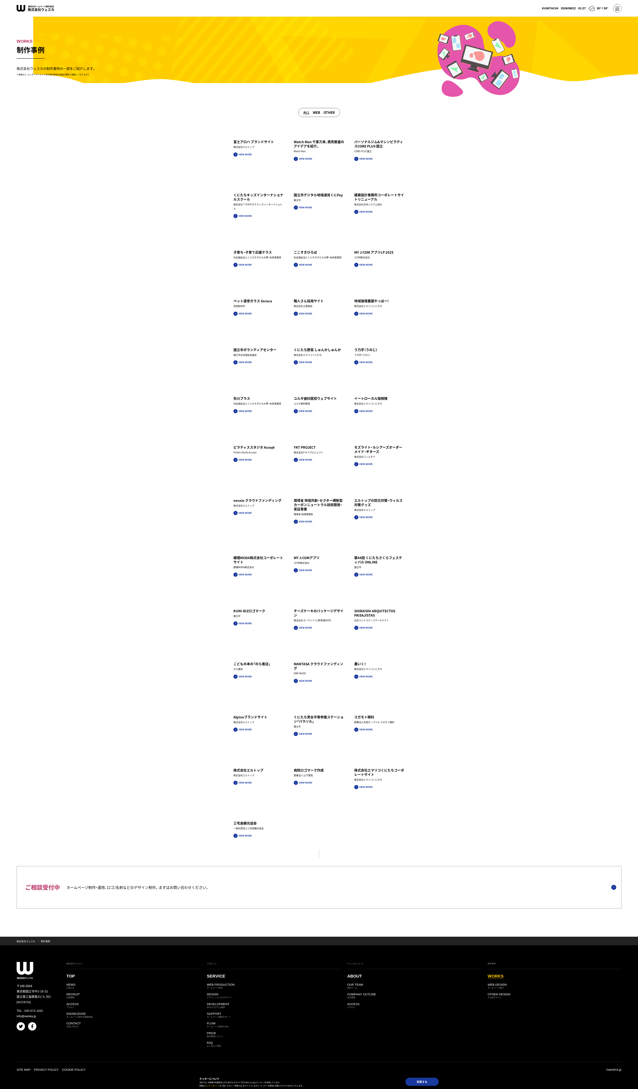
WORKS (496, 976)
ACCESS (72, 1006)
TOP (70, 976)
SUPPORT (219, 1015)
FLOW (218, 1025)
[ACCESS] (24, 1002)
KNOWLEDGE (79, 1015)
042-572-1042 (33, 1010)
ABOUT (354, 976)
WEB (316, 112)
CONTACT (73, 1025)
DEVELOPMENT (218, 1006)
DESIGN (219, 996)
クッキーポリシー (212, 1085)
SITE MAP (24, 1069)
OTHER (329, 112)
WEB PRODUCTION (221, 986)
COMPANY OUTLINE (361, 996)
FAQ (214, 1044)
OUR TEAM (355, 986)
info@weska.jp (26, 1016)
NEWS (70, 986)
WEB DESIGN (497, 986)
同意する (422, 1082)
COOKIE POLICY (73, 1069)
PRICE (215, 1035)
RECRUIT (73, 996)
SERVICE (216, 976)
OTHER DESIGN (499, 996)
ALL (306, 112)
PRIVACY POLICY (46, 1069)
